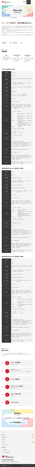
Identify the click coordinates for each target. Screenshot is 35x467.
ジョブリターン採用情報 (5, 452)
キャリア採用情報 (4, 449)
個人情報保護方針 (4, 465)
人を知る (3, 442)
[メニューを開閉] (32, 434)
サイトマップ (8, 465)
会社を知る (3, 434)
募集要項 (4, 42)
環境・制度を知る (4, 437)
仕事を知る (3, 439)
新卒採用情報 (4, 447)
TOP (2, 432)
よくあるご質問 (4, 444)
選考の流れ (15, 42)
